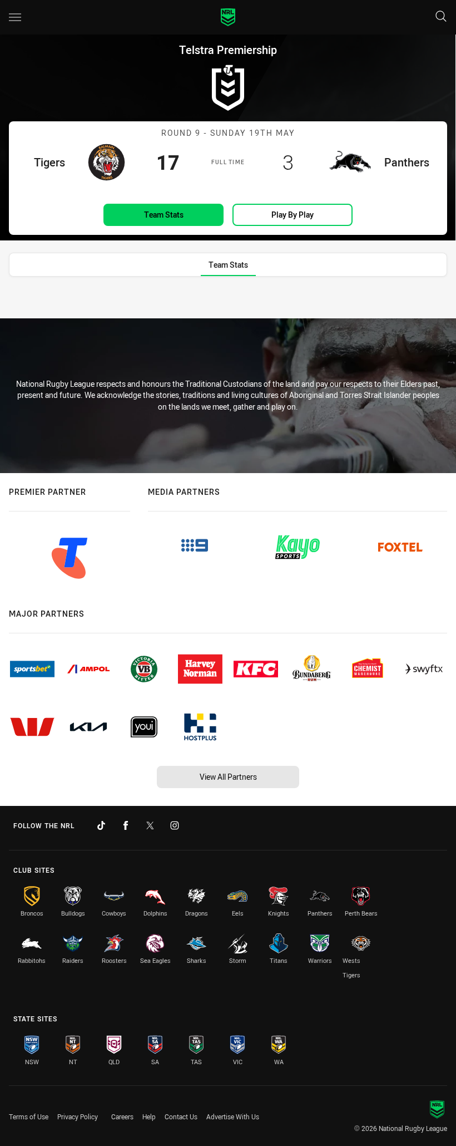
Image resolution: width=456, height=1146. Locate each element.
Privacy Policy (77, 1116)
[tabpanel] (228, 301)
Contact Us (181, 1116)
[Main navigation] (15, 17)
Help (149, 1116)
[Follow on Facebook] (125, 825)
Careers (122, 1116)
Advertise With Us (232, 1116)
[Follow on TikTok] (101, 825)
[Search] (441, 17)
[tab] (228, 264)
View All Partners (228, 776)
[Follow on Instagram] (174, 825)
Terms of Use (28, 1116)
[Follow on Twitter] (150, 825)
